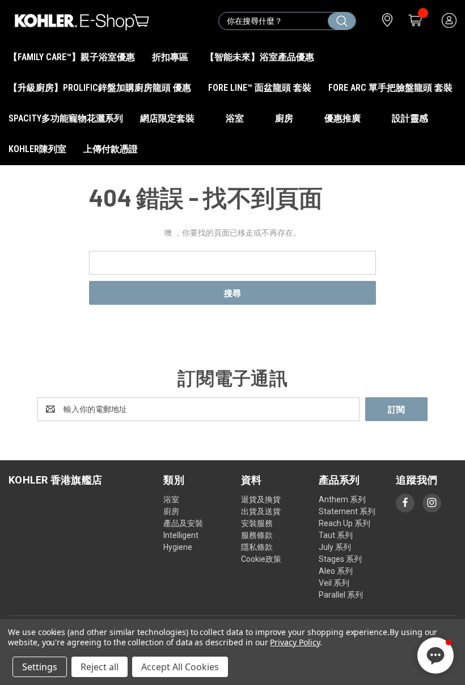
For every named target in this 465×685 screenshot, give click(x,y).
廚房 (285, 118)
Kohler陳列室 (37, 149)
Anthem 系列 (342, 499)
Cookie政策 (261, 559)
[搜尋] (342, 21)
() (414, 21)
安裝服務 (257, 523)
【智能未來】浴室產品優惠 (259, 57)
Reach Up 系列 (344, 523)
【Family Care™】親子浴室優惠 (72, 57)
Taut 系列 (336, 535)
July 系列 (335, 547)
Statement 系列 (347, 511)
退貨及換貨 (261, 499)
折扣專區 (170, 57)
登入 (448, 21)
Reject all (100, 667)
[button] (435, 655)
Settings (39, 667)
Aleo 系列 (336, 570)
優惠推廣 (343, 118)
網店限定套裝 (168, 118)
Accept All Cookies (180, 667)
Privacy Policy (294, 642)
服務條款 (257, 535)
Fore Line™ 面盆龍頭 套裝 (259, 87)
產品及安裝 (183, 523)
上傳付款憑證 (110, 149)
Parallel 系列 (341, 594)
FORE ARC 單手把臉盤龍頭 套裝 (390, 87)
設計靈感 (410, 118)
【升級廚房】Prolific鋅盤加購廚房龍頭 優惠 (100, 87)
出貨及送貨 (261, 511)
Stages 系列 (340, 559)
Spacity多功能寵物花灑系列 (66, 118)
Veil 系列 (334, 582)
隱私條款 (257, 547)
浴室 (236, 118)
